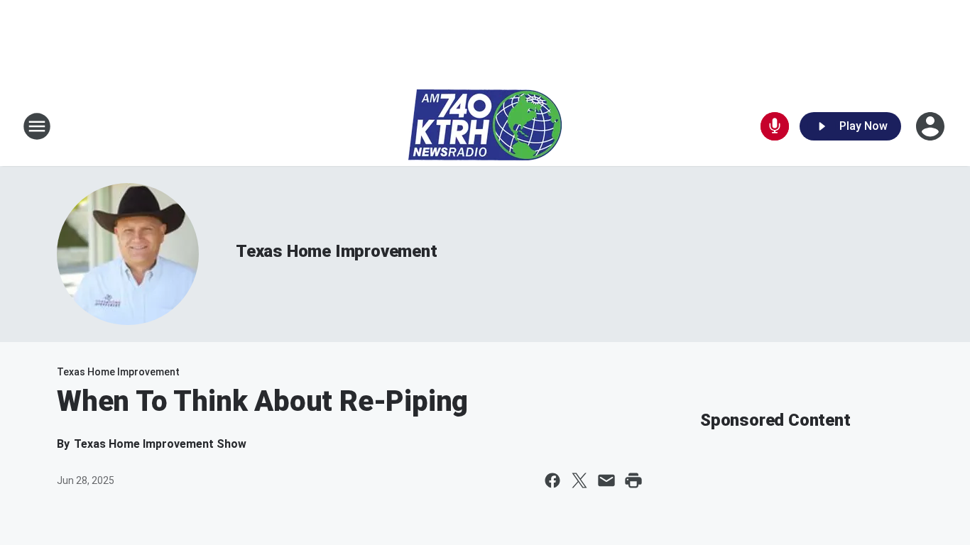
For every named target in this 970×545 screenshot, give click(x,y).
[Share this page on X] (579, 480)
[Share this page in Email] (606, 480)
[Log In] (931, 126)
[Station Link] (485, 126)
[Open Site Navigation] (37, 126)
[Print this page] (633, 480)
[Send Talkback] (775, 126)
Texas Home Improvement (336, 251)
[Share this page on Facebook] (552, 480)
